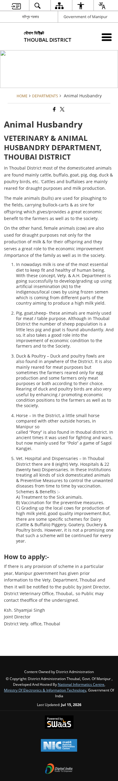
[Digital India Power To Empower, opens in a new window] (59, 769)
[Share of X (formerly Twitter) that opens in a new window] (61, 109)
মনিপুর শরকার (30, 16)
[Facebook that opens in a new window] (54, 109)
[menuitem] (16, 5)
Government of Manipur (85, 16)
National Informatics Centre (81, 684)
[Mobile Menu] (106, 37)
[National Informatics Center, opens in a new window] (59, 745)
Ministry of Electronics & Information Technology (45, 690)
